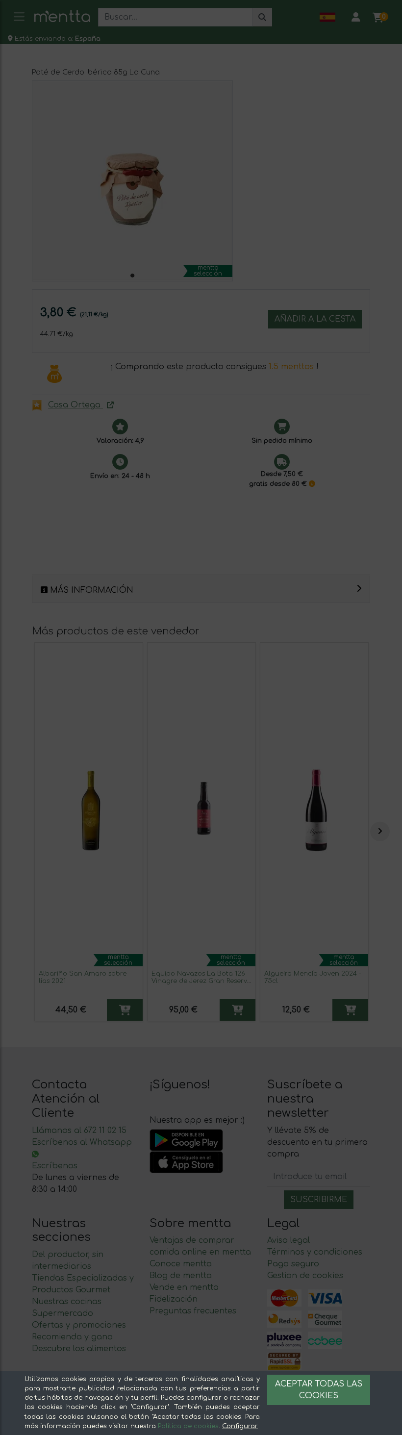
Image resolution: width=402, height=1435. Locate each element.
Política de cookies (188, 1426)
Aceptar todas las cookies (318, 1390)
